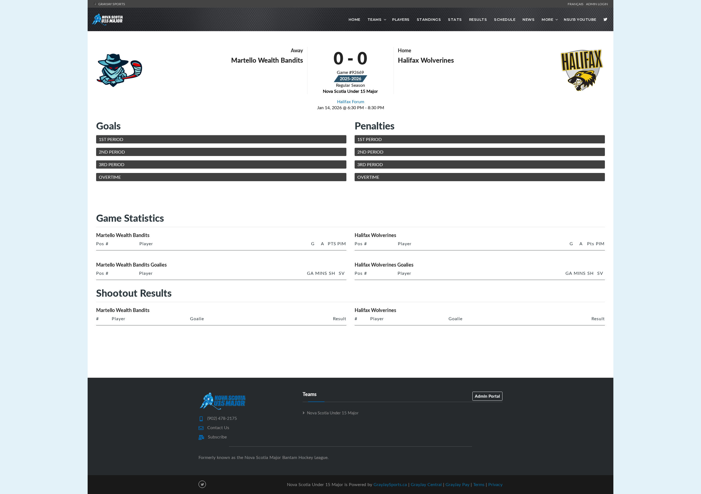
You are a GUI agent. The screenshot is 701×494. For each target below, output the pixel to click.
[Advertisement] (350, 198)
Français (576, 4)
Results (478, 19)
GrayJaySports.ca (390, 484)
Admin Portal (487, 396)
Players (401, 19)
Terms (478, 484)
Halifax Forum (350, 102)
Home (354, 19)
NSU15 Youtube (580, 19)
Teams (374, 19)
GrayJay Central (426, 484)
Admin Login (597, 4)
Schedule (504, 19)
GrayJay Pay (457, 484)
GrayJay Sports (111, 4)
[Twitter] (605, 19)
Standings (429, 19)
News (528, 19)
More (547, 19)
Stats (455, 19)
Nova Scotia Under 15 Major (332, 412)
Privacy (495, 484)
